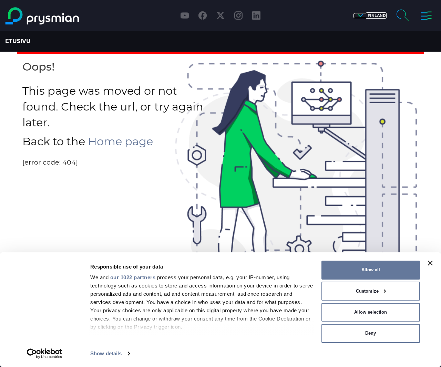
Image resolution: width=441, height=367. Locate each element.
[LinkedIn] (256, 15)
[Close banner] (430, 263)
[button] (370, 16)
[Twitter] (220, 15)
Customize (367, 291)
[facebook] (202, 15)
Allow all (370, 269)
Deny (370, 333)
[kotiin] (56, 16)
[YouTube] (184, 15)
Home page (120, 141)
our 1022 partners (133, 277)
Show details (106, 353)
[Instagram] (238, 15)
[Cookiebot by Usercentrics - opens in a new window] (44, 353)
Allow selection (370, 312)
